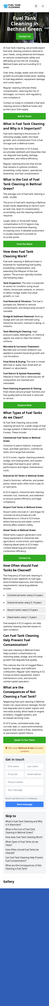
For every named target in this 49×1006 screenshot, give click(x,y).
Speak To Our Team (24, 739)
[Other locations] (36, 6)
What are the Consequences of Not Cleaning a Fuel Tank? (23, 867)
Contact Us (24, 36)
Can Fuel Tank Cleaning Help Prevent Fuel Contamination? (24, 859)
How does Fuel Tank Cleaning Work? (24, 837)
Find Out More (24, 244)
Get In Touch (24, 116)
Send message (24, 804)
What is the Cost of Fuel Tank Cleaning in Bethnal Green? (20, 831)
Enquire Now (25, 405)
